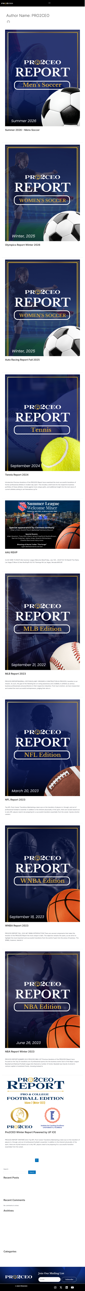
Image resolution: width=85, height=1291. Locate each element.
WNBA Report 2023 (16, 925)
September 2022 (9, 1243)
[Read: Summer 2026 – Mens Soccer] (42, 78)
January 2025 (8, 1224)
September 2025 (9, 1221)
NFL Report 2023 (15, 799)
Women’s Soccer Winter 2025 (13, 1192)
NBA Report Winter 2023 (19, 1051)
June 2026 (7, 1215)
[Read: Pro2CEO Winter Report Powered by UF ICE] (35, 1103)
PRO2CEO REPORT (10, 1256)
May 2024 (7, 1234)
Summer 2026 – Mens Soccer (22, 129)
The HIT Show (10, 1136)
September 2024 (9, 1228)
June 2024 (7, 1231)
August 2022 (8, 1247)
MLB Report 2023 (15, 673)
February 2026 (8, 1218)
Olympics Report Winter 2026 (22, 244)
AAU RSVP (11, 552)
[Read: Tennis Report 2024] (42, 422)
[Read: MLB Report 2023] (42, 621)
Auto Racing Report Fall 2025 (22, 359)
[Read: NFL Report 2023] (42, 747)
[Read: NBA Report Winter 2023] (42, 999)
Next (80, 1160)
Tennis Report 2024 (17, 474)
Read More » (9, 138)
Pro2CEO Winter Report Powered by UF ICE (30, 1132)
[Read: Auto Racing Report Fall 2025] (42, 308)
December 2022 (9, 1240)
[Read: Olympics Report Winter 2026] (42, 193)
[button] (49, 2)
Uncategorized (10, 133)
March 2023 (8, 1237)
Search (6, 1169)
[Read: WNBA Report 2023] (42, 873)
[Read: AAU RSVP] (42, 524)
